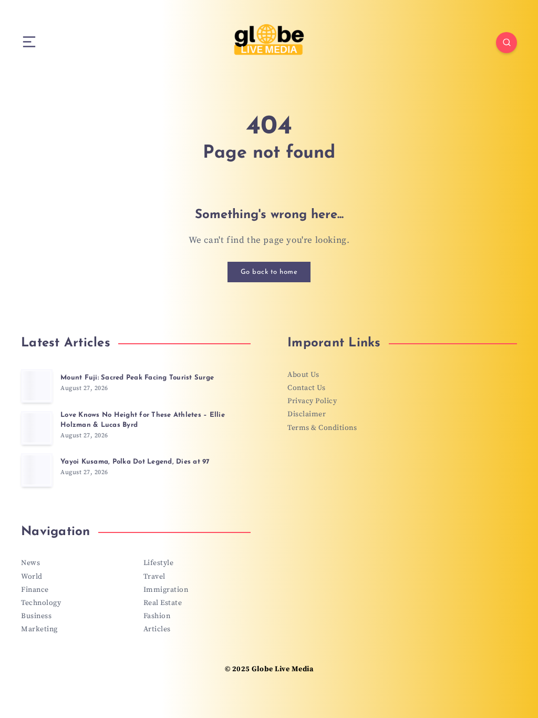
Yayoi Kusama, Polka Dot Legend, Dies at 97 (135, 461)
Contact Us (306, 388)
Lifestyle (158, 563)
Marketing (39, 629)
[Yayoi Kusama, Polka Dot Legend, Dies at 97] (37, 470)
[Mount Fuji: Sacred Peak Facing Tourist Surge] (37, 386)
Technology (41, 603)
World (32, 576)
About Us (303, 374)
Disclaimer (306, 414)
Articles (157, 629)
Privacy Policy (312, 401)
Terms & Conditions (322, 428)
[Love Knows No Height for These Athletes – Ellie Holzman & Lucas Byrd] (37, 428)
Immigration (166, 589)
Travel (154, 576)
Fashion (157, 616)
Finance (35, 589)
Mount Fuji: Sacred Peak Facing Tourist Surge (137, 377)
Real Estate (162, 603)
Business (36, 616)
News (30, 563)
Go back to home (269, 272)
